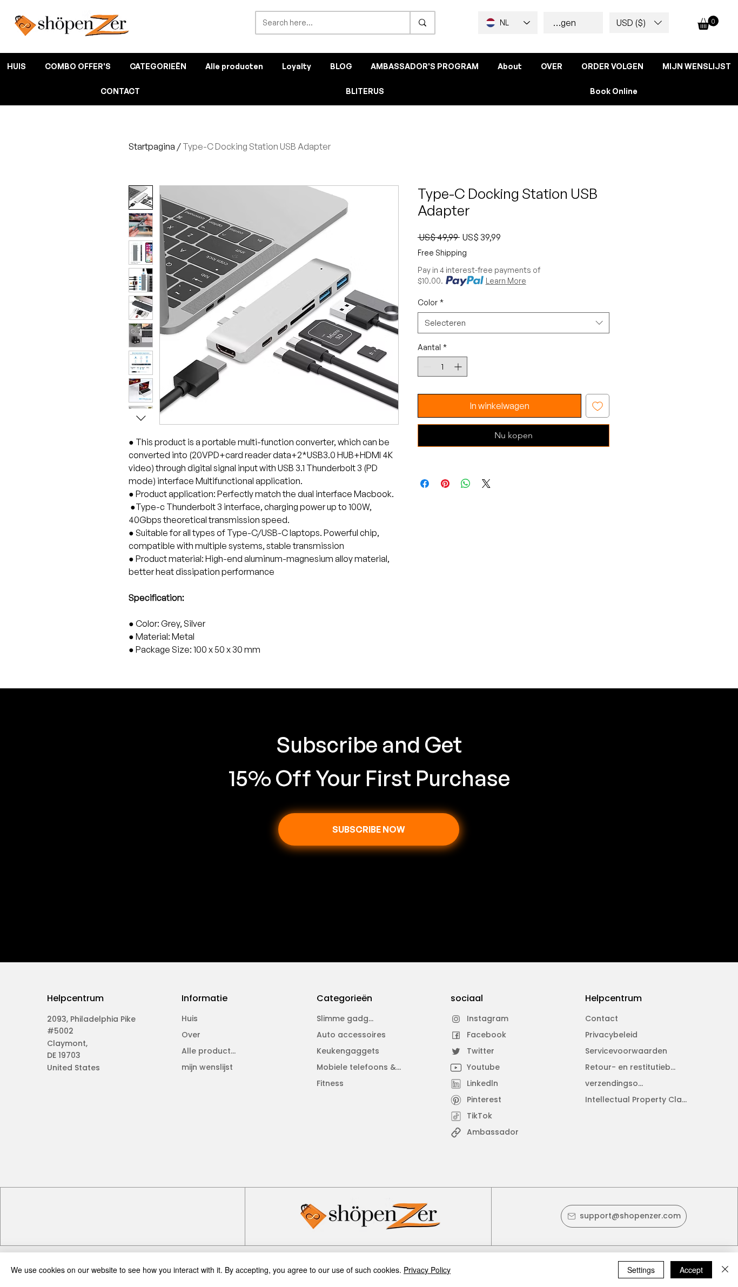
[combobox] (513, 322)
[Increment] (459, 366)
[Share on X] (486, 483)
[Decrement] (426, 366)
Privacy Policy (427, 1269)
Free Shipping (442, 252)
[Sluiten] (725, 1269)
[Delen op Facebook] (424, 483)
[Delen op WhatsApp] (465, 483)
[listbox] (639, 22)
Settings (641, 1269)
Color (431, 302)
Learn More (506, 280)
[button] (639, 22)
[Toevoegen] (597, 406)
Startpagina (152, 146)
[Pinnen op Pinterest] (445, 483)
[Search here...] (422, 22)
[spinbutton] (442, 366)
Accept (691, 1269)
